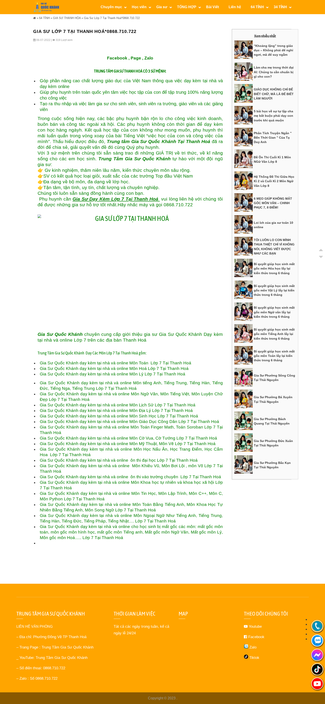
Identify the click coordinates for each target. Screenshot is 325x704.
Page (136, 58)
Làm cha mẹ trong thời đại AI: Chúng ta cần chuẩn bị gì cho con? (274, 72)
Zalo (148, 58)
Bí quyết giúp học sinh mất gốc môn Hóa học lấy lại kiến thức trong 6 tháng (274, 268)
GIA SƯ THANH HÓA (67, 18)
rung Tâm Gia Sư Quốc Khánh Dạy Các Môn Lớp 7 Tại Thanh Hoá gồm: (93, 353)
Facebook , (118, 58)
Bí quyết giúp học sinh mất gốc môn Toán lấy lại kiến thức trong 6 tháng (274, 356)
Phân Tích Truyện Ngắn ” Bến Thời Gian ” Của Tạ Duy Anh (273, 137)
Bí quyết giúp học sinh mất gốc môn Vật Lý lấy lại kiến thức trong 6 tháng (274, 290)
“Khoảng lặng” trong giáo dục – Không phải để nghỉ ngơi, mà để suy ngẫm (273, 50)
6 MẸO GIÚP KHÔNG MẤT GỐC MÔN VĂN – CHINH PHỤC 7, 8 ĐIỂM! (273, 203)
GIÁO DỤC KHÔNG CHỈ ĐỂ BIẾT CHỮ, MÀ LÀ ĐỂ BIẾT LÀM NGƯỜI (274, 94)
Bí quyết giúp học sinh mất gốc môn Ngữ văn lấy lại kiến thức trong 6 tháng (274, 312)
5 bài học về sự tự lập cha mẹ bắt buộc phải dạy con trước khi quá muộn (273, 115)
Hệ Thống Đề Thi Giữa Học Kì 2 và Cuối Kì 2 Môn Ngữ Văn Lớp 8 (274, 181)
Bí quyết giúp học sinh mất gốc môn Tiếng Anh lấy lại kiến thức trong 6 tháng (274, 334)
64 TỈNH (44, 18)
